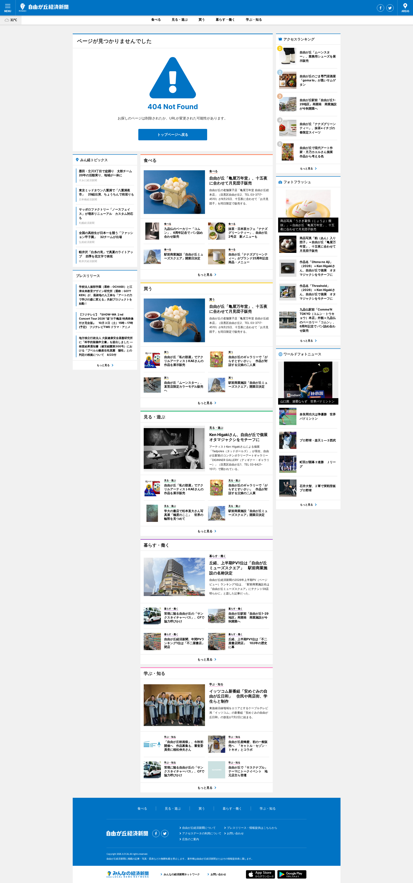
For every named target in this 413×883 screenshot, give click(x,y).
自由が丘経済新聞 (43, 7)
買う (202, 19)
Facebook (380, 8)
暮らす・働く (225, 19)
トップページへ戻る (172, 134)
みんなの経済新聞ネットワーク (127, 874)
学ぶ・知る (254, 19)
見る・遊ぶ (180, 19)
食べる (156, 19)
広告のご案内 (190, 839)
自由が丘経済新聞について (199, 827)
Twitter (390, 8)
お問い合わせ (235, 833)
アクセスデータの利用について (201, 833)
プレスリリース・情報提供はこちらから (252, 827)
